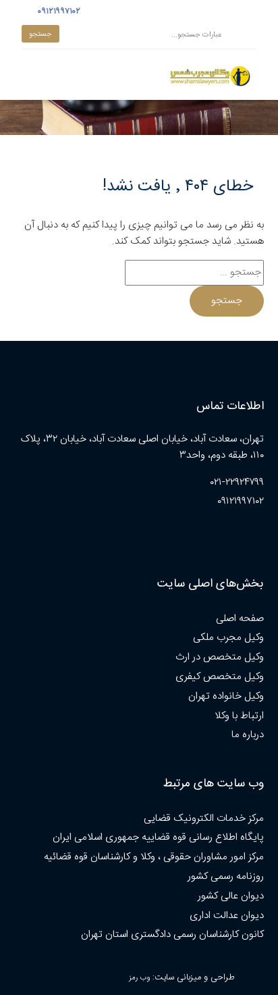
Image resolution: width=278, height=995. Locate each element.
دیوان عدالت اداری (227, 915)
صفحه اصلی (240, 618)
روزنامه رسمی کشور (226, 876)
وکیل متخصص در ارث (219, 657)
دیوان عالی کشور (231, 896)
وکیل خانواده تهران (226, 696)
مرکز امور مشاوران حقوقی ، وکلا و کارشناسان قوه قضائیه (154, 857)
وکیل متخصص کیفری (219, 676)
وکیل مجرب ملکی (228, 637)
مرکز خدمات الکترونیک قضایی (204, 818)
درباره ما (247, 734)
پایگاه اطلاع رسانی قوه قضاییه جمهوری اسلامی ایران (158, 837)
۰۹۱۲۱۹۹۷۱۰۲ (57, 11)
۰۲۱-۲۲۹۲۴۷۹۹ (237, 482)
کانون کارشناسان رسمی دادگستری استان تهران (172, 934)
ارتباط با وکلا (239, 715)
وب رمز (139, 977)
